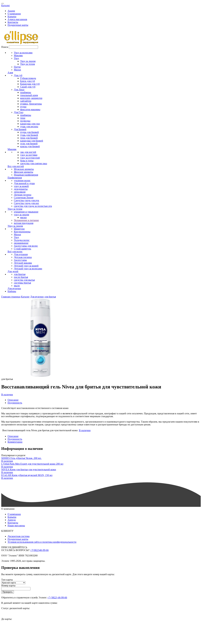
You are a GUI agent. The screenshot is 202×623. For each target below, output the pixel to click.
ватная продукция (23, 223)
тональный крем (29, 95)
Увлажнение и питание (26, 220)
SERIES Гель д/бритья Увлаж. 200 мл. (21, 458)
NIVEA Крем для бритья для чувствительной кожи (28, 469)
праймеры (25, 92)
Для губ (18, 75)
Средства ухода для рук (26, 200)
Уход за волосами (23, 52)
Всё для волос (15, 251)
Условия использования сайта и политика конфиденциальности (42, 542)
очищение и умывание (26, 211)
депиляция (19, 192)
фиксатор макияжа (30, 109)
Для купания (21, 254)
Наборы (12, 291)
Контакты (13, 22)
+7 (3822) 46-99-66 (57, 597)
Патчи (17, 67)
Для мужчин (14, 288)
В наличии (7, 394)
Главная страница (10, 296)
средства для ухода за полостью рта (33, 206)
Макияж (18, 55)
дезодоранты (21, 189)
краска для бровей (30, 146)
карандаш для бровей (31, 140)
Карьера (12, 16)
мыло (17, 285)
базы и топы (26, 160)
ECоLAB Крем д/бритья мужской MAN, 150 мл (26, 475)
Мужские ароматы (24, 169)
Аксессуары (20, 260)
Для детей (13, 271)
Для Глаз (18, 112)
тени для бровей (29, 138)
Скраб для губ (27, 86)
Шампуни (19, 228)
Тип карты (7, 579)
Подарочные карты (18, 25)
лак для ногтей (28, 152)
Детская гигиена (23, 257)
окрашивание (21, 243)
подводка (25, 120)
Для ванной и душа (24, 183)
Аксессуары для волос (26, 245)
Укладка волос (22, 240)
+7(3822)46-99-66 (39, 550)
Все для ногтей (16, 166)
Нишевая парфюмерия (26, 174)
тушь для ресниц (29, 126)
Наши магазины (16, 525)
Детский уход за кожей (26, 265)
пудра (23, 106)
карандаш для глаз (30, 123)
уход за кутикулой (30, 157)
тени (22, 118)
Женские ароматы (23, 172)
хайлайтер (25, 101)
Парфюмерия (15, 177)
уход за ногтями (28, 155)
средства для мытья (24, 280)
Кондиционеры (22, 231)
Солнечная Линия (23, 197)
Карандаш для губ (30, 84)
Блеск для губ (27, 81)
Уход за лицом (28, 61)
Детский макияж (23, 263)
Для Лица (19, 89)
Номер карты (8, 585)
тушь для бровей (29, 135)
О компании (14, 13)
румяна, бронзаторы (31, 103)
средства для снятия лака (33, 163)
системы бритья (22, 282)
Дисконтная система (19, 536)
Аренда (12, 520)
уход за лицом (21, 214)
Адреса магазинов (17, 19)
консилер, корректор (31, 98)
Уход (16, 58)
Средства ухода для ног (26, 203)
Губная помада (28, 78)
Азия (10, 72)
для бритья (19, 274)
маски (23, 217)
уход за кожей (21, 186)
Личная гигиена (22, 194)
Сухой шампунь (22, 248)
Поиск (4, 47)
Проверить (8, 592)
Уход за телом (27, 64)
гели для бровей (29, 143)
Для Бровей (20, 129)
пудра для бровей (29, 132)
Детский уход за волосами (28, 268)
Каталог (5, 5)
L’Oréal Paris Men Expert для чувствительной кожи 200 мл (32, 463)
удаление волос (22, 180)
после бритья (21, 277)
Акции (11, 10)
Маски (17, 69)
